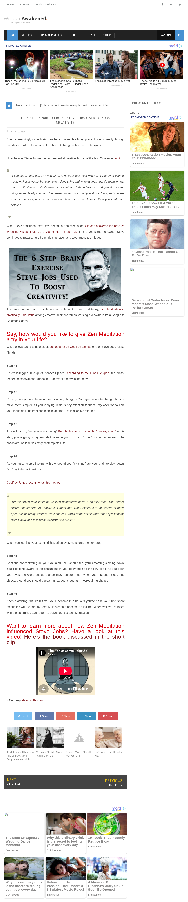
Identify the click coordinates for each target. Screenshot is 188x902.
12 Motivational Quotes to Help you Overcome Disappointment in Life (20, 756)
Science (90, 35)
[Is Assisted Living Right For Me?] (109, 737)
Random (166, 35)
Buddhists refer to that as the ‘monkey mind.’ (87, 431)
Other (107, 35)
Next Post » (115, 785)
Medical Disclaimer (46, 4)
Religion (26, 35)
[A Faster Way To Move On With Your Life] (80, 737)
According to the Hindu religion (88, 373)
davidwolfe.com (32, 700)
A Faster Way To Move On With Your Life (79, 754)
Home (10, 4)
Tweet (24, 716)
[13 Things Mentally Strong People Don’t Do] (50, 737)
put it (117, 158)
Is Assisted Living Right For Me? (109, 754)
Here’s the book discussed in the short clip (65, 639)
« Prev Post (13, 784)
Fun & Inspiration (51, 35)
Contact (24, 4)
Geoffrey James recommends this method (33, 482)
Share (45, 716)
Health (74, 35)
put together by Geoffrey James (70, 346)
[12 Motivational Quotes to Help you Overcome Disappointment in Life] (21, 737)
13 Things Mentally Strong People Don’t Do (49, 754)
